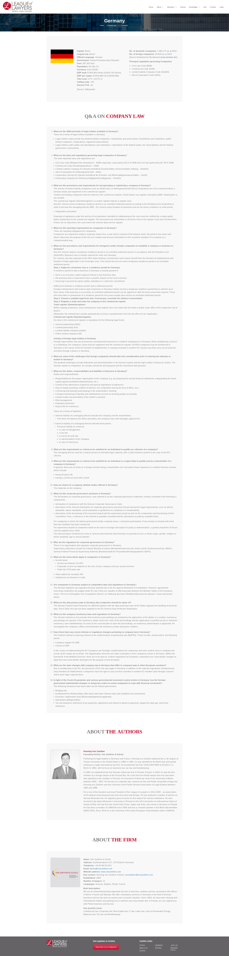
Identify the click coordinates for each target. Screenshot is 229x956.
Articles (158, 948)
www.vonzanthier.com (111, 872)
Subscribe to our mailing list (106, 947)
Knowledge (193, 7)
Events (182, 7)
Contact (213, 7)
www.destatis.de (168, 57)
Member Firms (174, 949)
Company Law (111, 25)
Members (170, 7)
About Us (144, 948)
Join (204, 7)
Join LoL (174, 945)
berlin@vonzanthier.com (101, 869)
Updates (159, 945)
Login (221, 7)
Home (151, 7)
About (159, 7)
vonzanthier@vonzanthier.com (139, 875)
